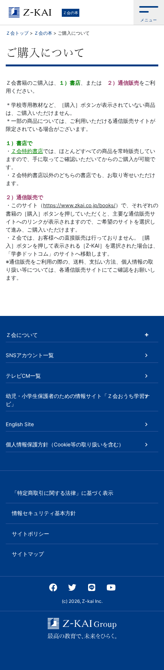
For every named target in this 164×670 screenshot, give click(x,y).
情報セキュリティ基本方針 (44, 513)
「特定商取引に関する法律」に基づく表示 (62, 493)
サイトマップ (28, 554)
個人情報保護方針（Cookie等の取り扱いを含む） (65, 444)
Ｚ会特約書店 (27, 151)
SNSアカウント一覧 (30, 355)
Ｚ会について (22, 335)
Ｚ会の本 (70, 12)
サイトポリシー (30, 534)
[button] (148, 12)
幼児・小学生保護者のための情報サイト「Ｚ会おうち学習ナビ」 (78, 400)
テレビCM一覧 (23, 376)
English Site (20, 424)
